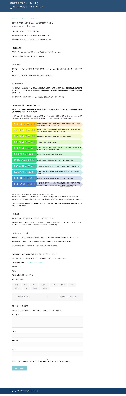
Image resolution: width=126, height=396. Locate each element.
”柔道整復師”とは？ (24, 296)
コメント (15, 315)
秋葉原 (63, 285)
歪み (34, 285)
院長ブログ (35, 18)
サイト (14, 350)
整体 (25, 285)
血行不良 (17, 288)
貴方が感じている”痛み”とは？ (68, 296)
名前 (14, 331)
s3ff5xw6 (32, 26)
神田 (54, 285)
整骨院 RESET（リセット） (24, 3)
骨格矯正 (45, 288)
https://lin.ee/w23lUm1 (36, 262)
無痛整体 (44, 285)
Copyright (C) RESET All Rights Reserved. (23, 391)
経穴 (72, 285)
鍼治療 (35, 288)
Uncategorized (20, 18)
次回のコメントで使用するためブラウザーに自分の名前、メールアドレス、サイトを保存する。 (41, 361)
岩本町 (16, 285)
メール (15, 340)
